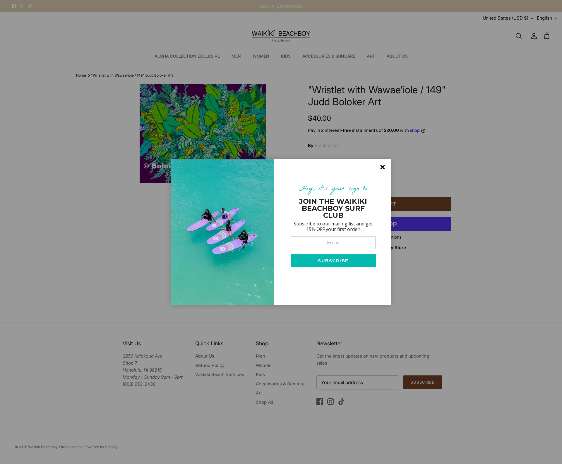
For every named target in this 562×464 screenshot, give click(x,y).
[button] (333, 260)
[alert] (281, 232)
